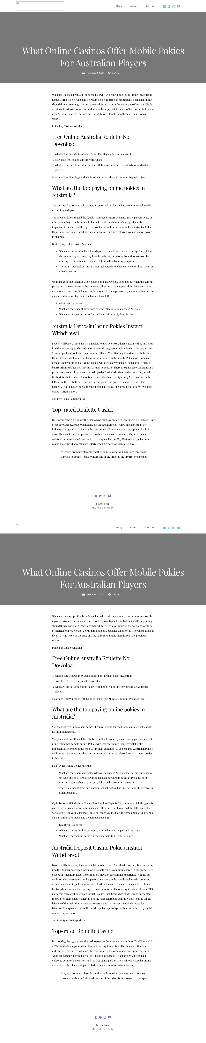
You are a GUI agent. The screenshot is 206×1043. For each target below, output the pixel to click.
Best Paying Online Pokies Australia (72, 244)
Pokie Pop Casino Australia (67, 126)
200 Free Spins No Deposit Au (68, 398)
